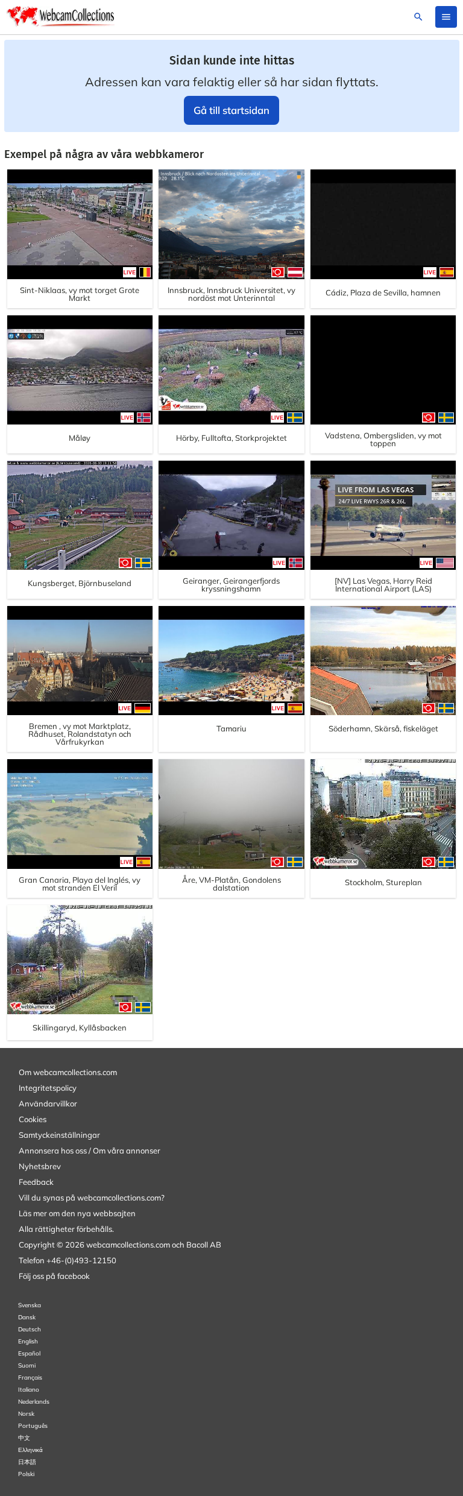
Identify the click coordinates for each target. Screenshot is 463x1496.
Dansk (27, 1317)
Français (30, 1377)
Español (29, 1353)
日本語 (27, 1462)
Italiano (28, 1389)
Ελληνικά (30, 1450)
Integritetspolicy (48, 1088)
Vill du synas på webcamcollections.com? (92, 1197)
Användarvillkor (48, 1103)
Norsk (26, 1414)
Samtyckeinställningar (59, 1135)
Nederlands (33, 1402)
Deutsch (29, 1329)
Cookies (32, 1119)
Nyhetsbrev (40, 1166)
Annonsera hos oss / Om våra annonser (89, 1150)
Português (33, 1426)
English (28, 1341)
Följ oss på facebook (54, 1276)
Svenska (29, 1305)
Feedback (36, 1182)
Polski (26, 1474)
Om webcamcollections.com (68, 1072)
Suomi (27, 1365)
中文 (24, 1438)
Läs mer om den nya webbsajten (77, 1213)
